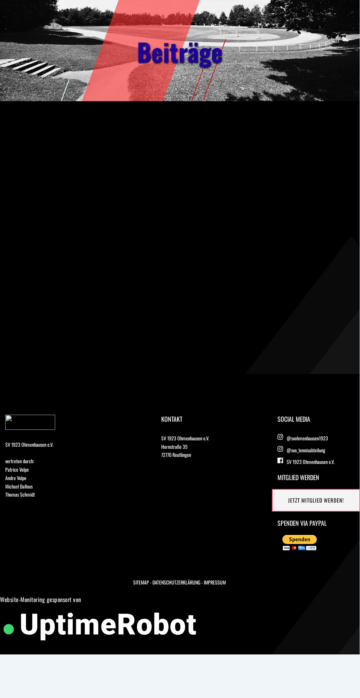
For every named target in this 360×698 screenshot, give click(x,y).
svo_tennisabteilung (308, 450)
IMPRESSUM (215, 582)
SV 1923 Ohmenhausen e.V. (311, 461)
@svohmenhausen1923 (307, 438)
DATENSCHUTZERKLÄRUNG (176, 582)
